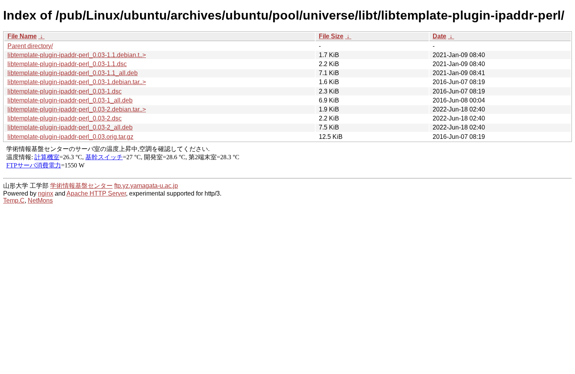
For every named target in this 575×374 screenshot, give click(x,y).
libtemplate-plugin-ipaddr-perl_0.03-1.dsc (64, 91)
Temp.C (14, 200)
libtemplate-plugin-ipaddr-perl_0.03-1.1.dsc (67, 64)
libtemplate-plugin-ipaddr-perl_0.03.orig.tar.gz (70, 136)
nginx (45, 193)
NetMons (40, 200)
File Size (331, 36)
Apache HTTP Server (96, 193)
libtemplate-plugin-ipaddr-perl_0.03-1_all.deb (70, 100)
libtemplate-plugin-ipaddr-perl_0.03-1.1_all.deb (72, 73)
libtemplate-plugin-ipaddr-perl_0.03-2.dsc (64, 118)
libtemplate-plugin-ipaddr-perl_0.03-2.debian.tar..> (76, 109)
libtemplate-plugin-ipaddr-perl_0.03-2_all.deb (70, 127)
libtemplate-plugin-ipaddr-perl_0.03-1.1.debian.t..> (76, 55)
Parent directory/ (30, 46)
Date (439, 36)
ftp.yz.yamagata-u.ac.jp (146, 185)
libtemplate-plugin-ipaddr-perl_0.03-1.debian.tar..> (76, 82)
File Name (22, 36)
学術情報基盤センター (81, 185)
